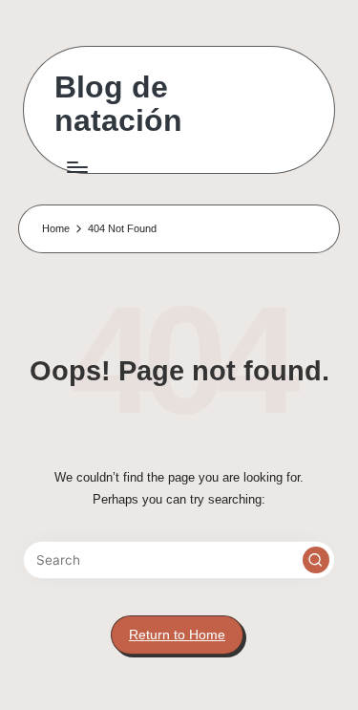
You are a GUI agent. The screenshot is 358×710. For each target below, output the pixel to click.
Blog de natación (118, 104)
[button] (316, 560)
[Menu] (76, 166)
